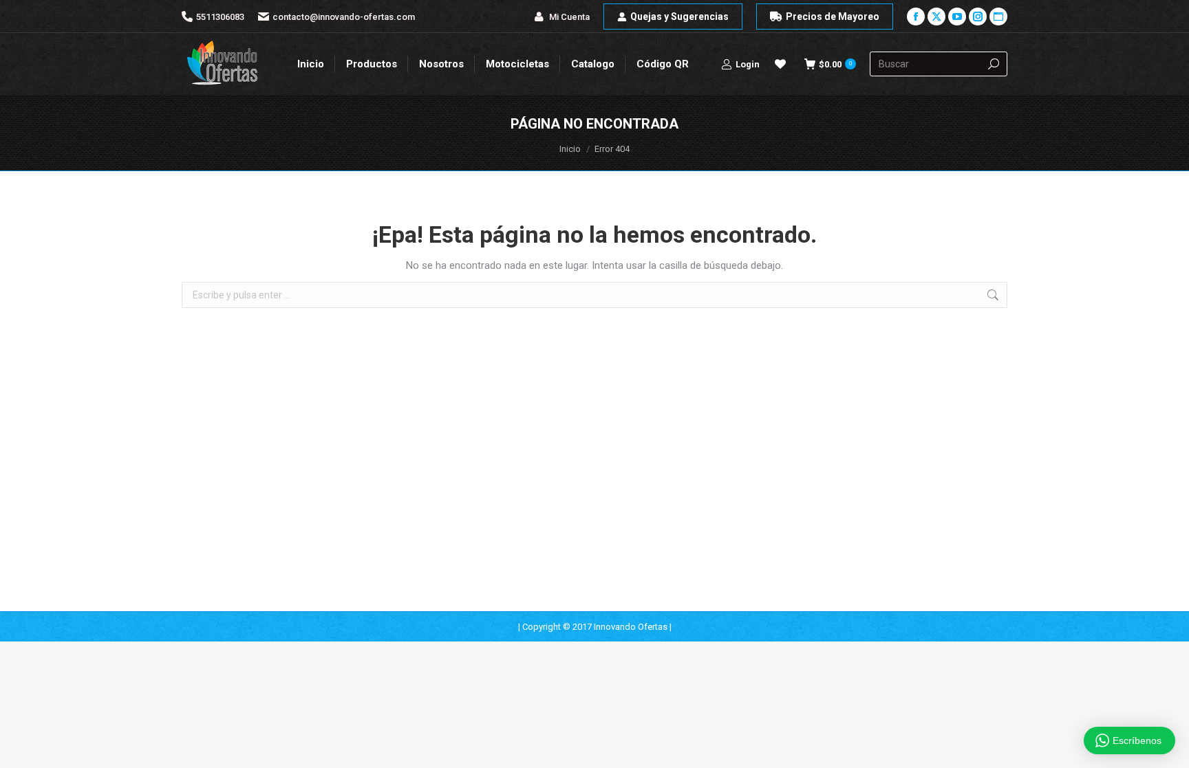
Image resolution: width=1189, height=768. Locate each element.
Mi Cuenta (569, 17)
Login (748, 64)
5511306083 (220, 17)
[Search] (993, 64)
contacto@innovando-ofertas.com (343, 17)
